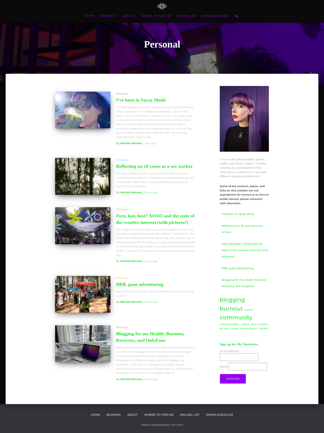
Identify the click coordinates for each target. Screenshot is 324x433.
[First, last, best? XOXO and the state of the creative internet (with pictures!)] (82, 225)
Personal (122, 93)
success (234, 328)
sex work (224, 328)
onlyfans (245, 324)
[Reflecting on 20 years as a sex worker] (82, 176)
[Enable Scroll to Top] (316, 425)
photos (254, 324)
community (236, 317)
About (128, 16)
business (248, 310)
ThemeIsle (176, 424)
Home (89, 16)
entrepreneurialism (229, 324)
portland (264, 324)
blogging (232, 299)
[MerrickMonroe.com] (162, 6)
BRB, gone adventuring (140, 284)
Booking (107, 16)
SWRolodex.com (215, 16)
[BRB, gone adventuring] (82, 294)
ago (149, 143)
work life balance (248, 328)
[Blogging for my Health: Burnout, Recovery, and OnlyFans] (82, 343)
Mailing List (186, 16)
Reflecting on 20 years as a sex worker (154, 166)
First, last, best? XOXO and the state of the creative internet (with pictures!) (245, 250)
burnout (231, 308)
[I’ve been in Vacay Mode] (82, 110)
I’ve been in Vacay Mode (141, 99)
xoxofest (263, 328)
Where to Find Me (156, 16)
